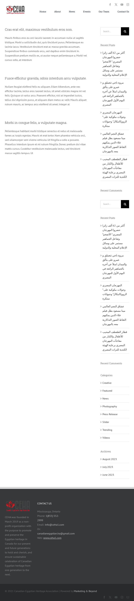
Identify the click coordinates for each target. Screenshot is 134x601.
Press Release (109, 414)
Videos (106, 437)
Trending (107, 429)
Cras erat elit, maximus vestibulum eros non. (39, 29)
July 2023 (107, 466)
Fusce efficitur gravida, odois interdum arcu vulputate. (46, 78)
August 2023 (109, 459)
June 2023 (108, 474)
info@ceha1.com (54, 524)
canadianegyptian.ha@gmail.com (56, 533)
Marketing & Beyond (85, 591)
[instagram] (127, 4)
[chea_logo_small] (15, 5)
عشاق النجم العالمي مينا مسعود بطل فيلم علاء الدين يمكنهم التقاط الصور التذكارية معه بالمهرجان (114, 142)
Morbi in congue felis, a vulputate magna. (36, 122)
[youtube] (122, 4)
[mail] (127, 597)
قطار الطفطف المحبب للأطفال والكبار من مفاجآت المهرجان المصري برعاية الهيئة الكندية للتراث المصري (114, 167)
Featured (107, 390)
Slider (105, 422)
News (105, 398)
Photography (109, 406)
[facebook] (110, 4)
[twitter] (116, 4)
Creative (106, 382)
